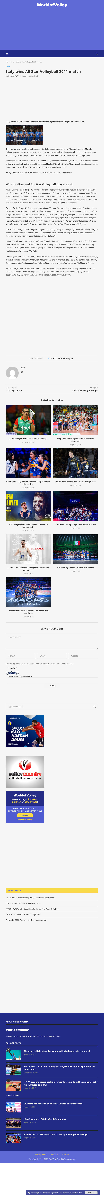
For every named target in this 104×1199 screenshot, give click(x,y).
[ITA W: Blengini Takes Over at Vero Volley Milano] (28, 420)
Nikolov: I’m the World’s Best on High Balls (23, 914)
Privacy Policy (40, 1154)
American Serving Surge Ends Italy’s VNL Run (75, 524)
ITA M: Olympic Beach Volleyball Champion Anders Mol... (28, 525)
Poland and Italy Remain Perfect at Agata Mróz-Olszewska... (28, 482)
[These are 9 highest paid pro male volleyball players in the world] (13, 1055)
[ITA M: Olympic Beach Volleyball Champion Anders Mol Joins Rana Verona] (28, 506)
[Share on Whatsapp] (66, 358)
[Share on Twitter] (56, 358)
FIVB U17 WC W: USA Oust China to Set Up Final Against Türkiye (32, 909)
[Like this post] (51, 358)
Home (8, 62)
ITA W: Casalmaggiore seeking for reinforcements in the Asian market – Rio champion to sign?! (61, 1083)
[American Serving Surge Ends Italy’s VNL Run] (75, 506)
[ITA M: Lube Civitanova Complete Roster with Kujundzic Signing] (28, 549)
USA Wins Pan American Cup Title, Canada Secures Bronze (30, 898)
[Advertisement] (52, 29)
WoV (16, 76)
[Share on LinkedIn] (61, 358)
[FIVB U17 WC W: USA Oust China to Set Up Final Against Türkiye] (13, 1138)
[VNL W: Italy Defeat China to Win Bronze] (75, 549)
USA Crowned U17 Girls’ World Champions (23, 903)
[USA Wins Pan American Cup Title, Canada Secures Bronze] (13, 1107)
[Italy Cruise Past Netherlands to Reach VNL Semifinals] (28, 592)
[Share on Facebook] (53, 358)
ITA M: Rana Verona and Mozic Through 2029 (75, 481)
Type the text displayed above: (20, 676)
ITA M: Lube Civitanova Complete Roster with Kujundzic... (28, 568)
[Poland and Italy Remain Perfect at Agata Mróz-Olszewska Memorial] (28, 463)
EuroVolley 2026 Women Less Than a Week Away (26, 920)
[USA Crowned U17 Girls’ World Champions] (13, 1123)
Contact (65, 1154)
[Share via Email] (72, 358)
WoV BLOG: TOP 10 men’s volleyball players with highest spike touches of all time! (59, 1068)
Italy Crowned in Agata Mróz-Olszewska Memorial (75, 439)
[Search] (97, 53)
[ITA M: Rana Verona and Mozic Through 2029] (75, 463)
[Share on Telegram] (69, 358)
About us (54, 1154)
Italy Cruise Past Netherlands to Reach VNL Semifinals (28, 611)
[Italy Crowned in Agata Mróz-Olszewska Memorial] (75, 420)
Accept (91, 1192)
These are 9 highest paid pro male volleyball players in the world (57, 1051)
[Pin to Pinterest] (59, 358)
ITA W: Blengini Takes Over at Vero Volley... (28, 438)
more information (76, 1193)
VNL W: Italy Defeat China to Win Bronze (75, 567)
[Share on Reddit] (64, 358)
